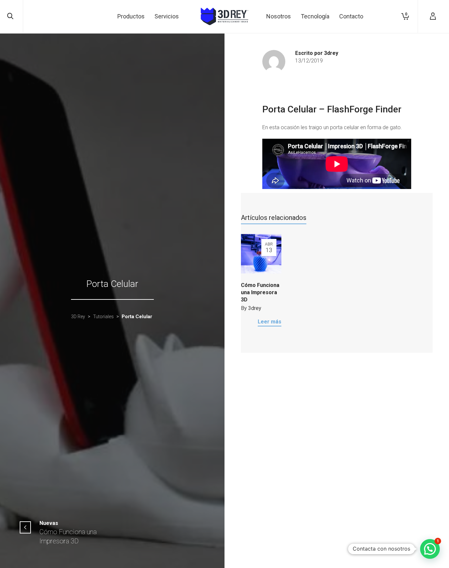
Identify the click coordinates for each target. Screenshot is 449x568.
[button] (430, 549)
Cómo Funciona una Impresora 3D (260, 292)
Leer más (269, 322)
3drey (254, 308)
